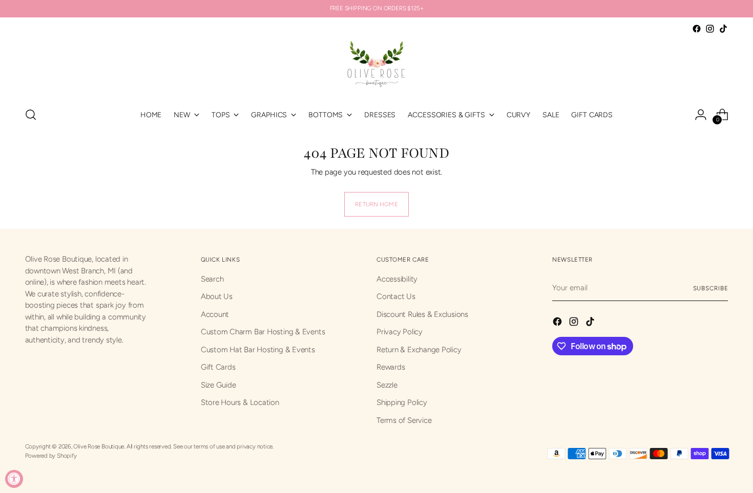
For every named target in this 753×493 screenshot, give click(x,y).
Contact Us (395, 296)
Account (215, 314)
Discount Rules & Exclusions (422, 314)
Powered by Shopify (51, 455)
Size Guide (218, 385)
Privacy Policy (399, 331)
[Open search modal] (30, 114)
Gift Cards (218, 367)
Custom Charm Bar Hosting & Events (263, 331)
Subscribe (710, 288)
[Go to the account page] (701, 114)
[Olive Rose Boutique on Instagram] (710, 28)
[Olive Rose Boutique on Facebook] (696, 28)
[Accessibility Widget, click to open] (14, 479)
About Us (217, 296)
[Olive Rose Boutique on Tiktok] (723, 28)
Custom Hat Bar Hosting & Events (258, 349)
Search (212, 279)
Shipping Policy (401, 402)
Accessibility (396, 279)
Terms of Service (403, 420)
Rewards (390, 367)
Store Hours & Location (240, 402)
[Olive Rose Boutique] (376, 66)
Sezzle (387, 385)
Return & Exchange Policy (419, 349)
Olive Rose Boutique (98, 446)
